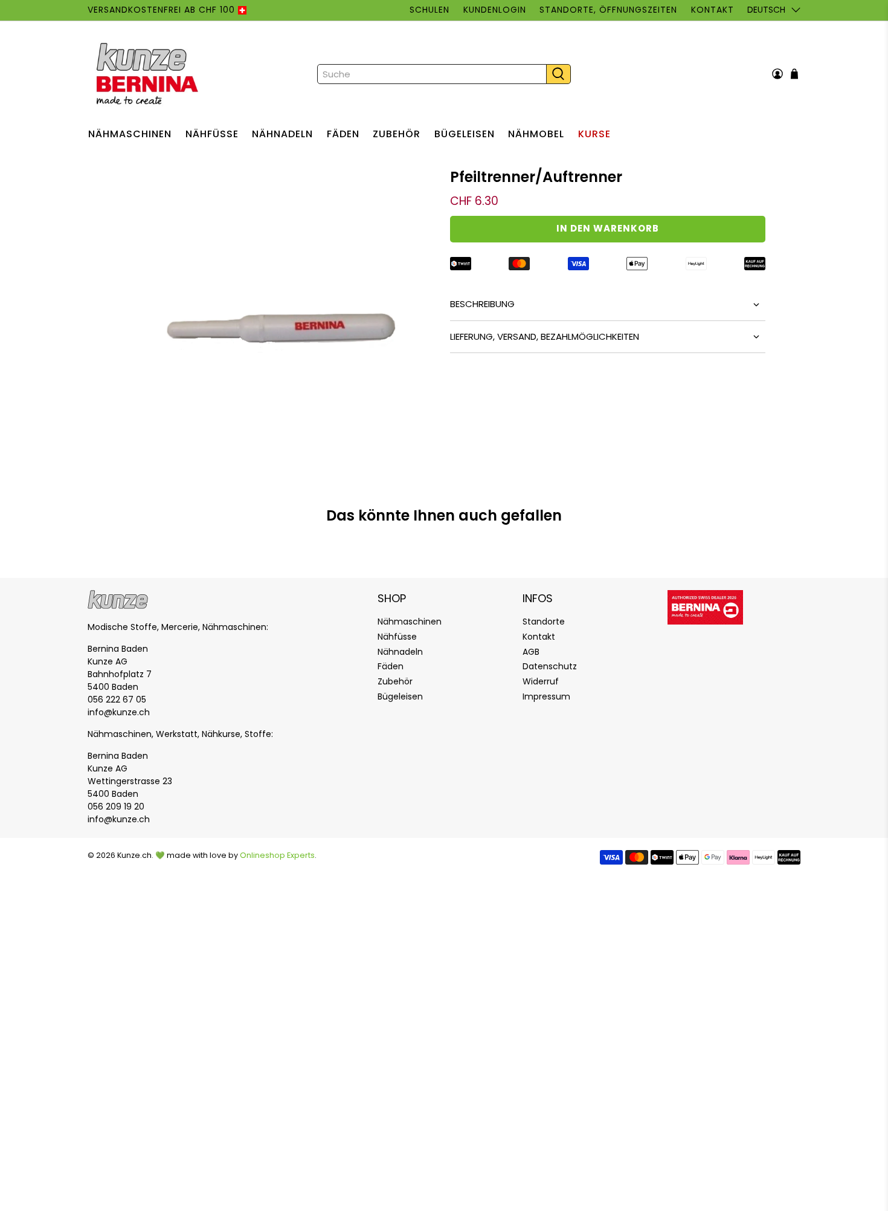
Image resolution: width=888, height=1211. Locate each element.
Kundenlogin (494, 10)
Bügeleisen (464, 134)
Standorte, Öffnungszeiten (608, 10)
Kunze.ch (134, 855)
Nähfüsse (212, 134)
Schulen (429, 10)
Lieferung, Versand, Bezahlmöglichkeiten (544, 336)
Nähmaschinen (130, 134)
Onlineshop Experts (277, 855)
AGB (531, 652)
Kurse (594, 134)
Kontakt (712, 10)
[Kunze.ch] (148, 73)
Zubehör (396, 134)
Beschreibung (482, 303)
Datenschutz (550, 666)
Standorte (544, 621)
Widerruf (541, 681)
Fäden (343, 134)
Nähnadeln (282, 134)
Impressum (546, 696)
